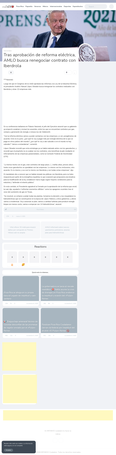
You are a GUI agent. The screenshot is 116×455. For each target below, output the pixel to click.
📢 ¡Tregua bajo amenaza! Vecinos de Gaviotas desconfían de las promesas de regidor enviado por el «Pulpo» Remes (21, 326)
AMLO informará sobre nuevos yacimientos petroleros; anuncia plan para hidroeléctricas (57, 230)
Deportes (67, 6)
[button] (68, 72)
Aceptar (8, 450)
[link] (75, 72)
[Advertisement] (40, 110)
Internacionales (56, 6)
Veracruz (37, 6)
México (45, 6)
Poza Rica (20, 6)
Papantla (28, 6)
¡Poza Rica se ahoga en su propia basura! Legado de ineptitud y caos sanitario (20, 295)
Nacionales (8, 51)
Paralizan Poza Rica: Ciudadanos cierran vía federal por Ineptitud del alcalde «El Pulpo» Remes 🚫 (58, 327)
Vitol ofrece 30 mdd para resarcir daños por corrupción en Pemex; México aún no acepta (22, 230)
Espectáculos (78, 6)
